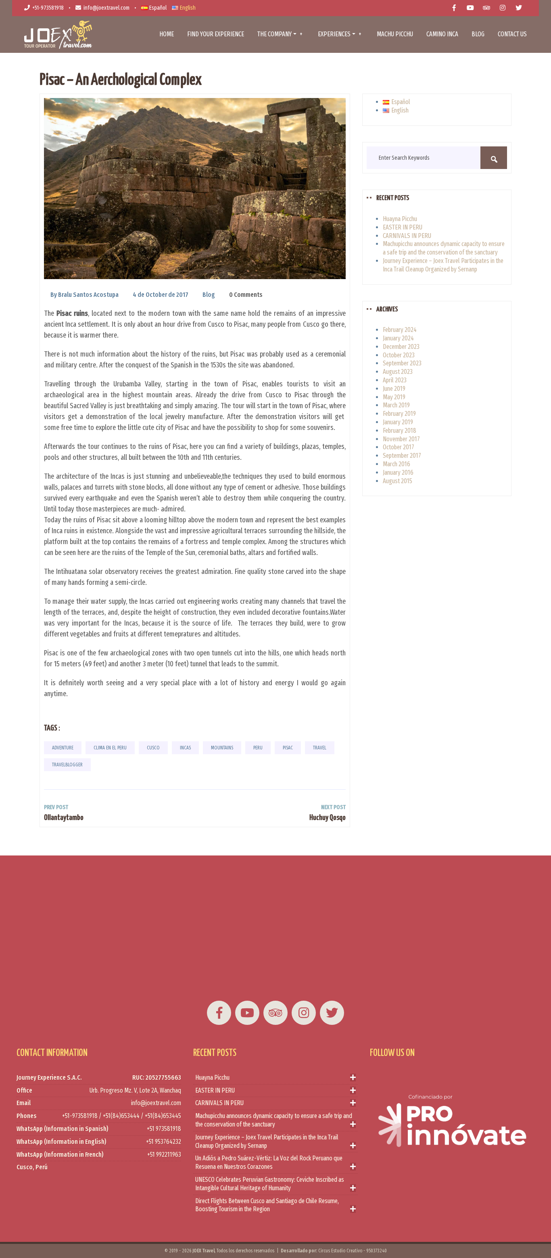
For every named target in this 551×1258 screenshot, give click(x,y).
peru (258, 748)
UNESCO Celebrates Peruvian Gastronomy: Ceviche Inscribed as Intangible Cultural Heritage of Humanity (269, 1184)
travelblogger (67, 765)
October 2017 (398, 447)
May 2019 (394, 397)
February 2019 (399, 413)
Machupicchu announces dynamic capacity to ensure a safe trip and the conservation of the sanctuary (444, 248)
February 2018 (399, 430)
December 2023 (401, 346)
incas (185, 748)
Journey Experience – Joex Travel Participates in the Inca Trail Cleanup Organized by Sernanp (443, 265)
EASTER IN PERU (402, 227)
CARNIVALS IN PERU (407, 236)
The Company (274, 34)
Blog (478, 34)
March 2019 (396, 405)
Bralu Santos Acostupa (88, 294)
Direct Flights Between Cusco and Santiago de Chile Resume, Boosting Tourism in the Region (267, 1205)
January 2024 (398, 338)
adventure (62, 748)
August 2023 (398, 372)
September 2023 (402, 363)
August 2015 (397, 481)
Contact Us (512, 34)
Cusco (153, 748)
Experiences (334, 34)
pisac (288, 748)
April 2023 (395, 380)
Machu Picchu (395, 34)
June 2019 (394, 388)
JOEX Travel (203, 1251)
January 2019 (398, 422)
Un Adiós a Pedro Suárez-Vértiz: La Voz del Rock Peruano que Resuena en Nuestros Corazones (268, 1162)
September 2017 (402, 455)
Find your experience (215, 34)
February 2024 (400, 330)
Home (166, 34)
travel (319, 748)
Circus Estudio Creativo (340, 1251)
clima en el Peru (110, 748)
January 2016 (398, 472)
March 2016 (396, 464)
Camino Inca (442, 34)
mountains (222, 748)
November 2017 (401, 439)
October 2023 (399, 355)
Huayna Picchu (400, 219)
